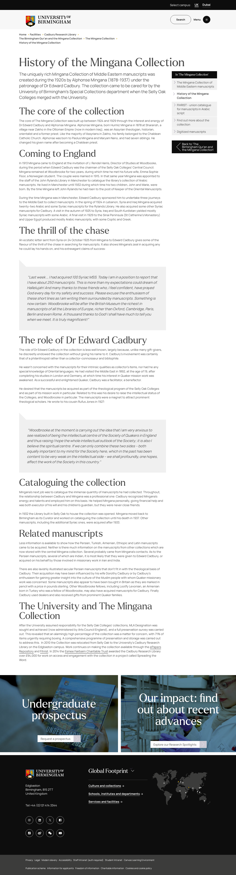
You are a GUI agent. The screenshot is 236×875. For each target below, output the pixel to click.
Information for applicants (60, 868)
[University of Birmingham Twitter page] (50, 820)
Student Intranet (113, 860)
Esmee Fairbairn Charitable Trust (86, 651)
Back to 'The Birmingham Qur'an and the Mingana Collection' (198, 147)
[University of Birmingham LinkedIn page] (40, 820)
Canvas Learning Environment (139, 860)
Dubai (206, 5)
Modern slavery (49, 860)
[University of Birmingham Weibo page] (40, 833)
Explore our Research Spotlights (174, 744)
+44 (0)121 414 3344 (43, 805)
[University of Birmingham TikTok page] (29, 833)
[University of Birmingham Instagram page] (29, 820)
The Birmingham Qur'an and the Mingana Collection (50, 38)
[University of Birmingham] (48, 19)
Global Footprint (108, 771)
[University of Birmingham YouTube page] (60, 833)
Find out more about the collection (193, 122)
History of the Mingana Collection (40, 42)
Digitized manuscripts (191, 132)
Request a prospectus (55, 739)
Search (180, 19)
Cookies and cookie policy (139, 868)
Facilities (35, 34)
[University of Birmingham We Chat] (50, 833)
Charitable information (112, 868)
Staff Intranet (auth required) (88, 860)
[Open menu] (206, 19)
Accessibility (65, 860)
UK (197, 5)
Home (22, 34)
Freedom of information (87, 868)
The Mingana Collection (100, 38)
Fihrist (44, 651)
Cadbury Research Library (60, 34)
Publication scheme (36, 868)
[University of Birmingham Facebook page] (60, 820)
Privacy (29, 860)
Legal (37, 860)
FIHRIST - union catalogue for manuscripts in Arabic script (194, 109)
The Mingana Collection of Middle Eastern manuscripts (195, 84)
